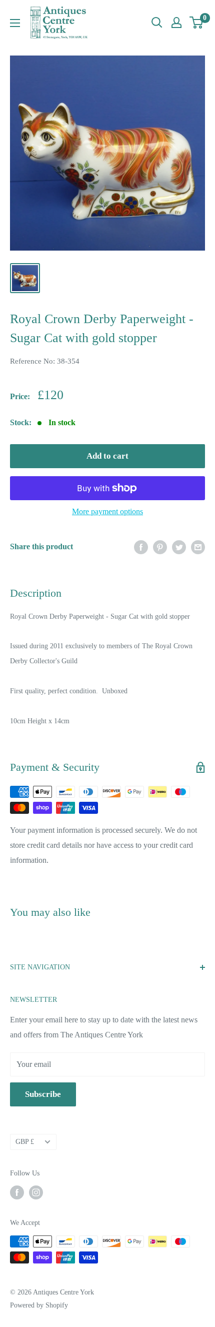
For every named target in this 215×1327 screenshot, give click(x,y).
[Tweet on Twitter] (179, 546)
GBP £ (25, 1141)
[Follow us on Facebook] (17, 1192)
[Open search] (157, 22)
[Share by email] (198, 546)
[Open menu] (15, 23)
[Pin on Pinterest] (160, 546)
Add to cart (107, 456)
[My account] (177, 22)
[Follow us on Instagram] (36, 1192)
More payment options (107, 511)
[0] (196, 23)
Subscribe (43, 1094)
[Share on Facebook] (141, 546)
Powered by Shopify (39, 1305)
